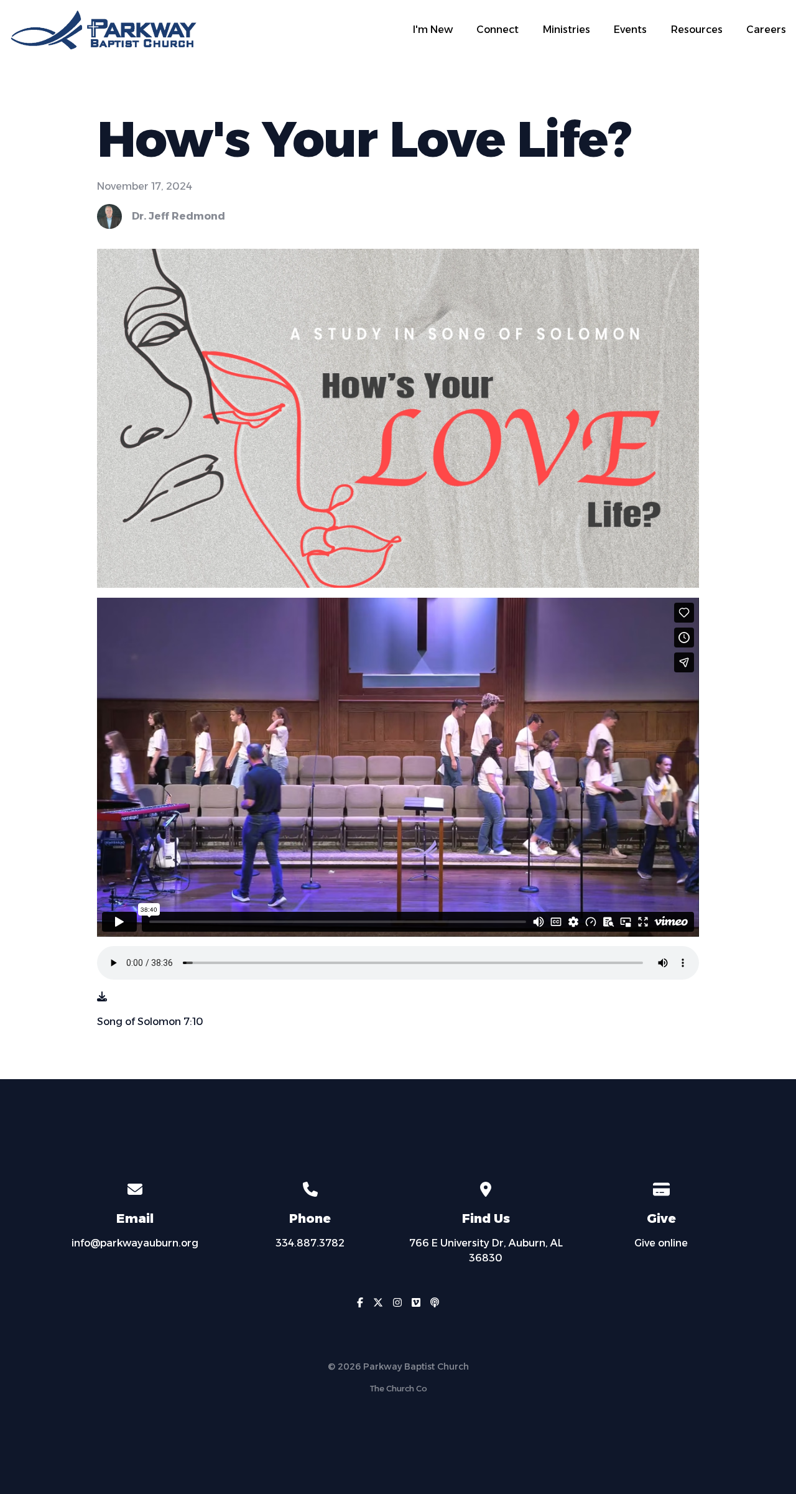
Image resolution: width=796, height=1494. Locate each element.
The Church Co (398, 1388)
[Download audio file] (102, 997)
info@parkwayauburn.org (135, 1243)
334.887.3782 (310, 1243)
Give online (661, 1243)
